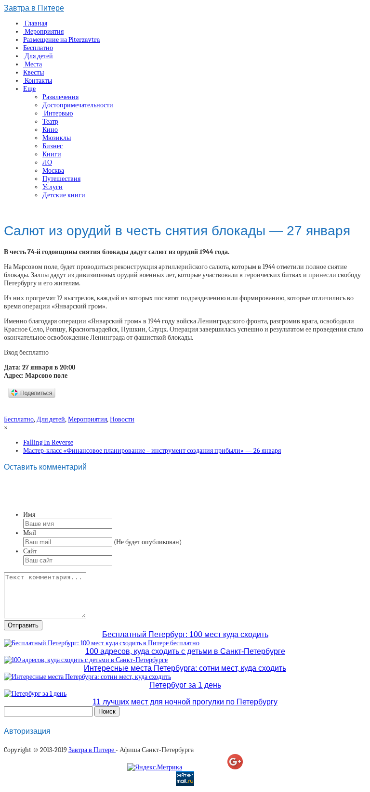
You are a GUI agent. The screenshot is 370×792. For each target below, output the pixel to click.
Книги (51, 154)
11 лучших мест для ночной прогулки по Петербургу (185, 702)
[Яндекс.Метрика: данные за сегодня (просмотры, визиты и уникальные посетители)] (154, 767)
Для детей (38, 56)
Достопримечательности (77, 105)
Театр (50, 121)
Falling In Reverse (48, 442)
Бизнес (52, 146)
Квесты (33, 72)
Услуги (52, 187)
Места (32, 64)
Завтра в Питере (34, 8)
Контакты (37, 81)
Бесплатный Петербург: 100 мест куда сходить (185, 634)
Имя (29, 515)
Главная (35, 23)
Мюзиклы (56, 138)
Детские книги (63, 195)
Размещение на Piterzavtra (61, 40)
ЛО (47, 162)
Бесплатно (38, 48)
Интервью (57, 113)
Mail (29, 533)
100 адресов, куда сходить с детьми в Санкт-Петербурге (185, 651)
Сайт (30, 551)
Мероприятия (43, 31)
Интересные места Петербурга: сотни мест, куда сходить (185, 668)
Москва (53, 170)
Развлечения (60, 97)
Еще (29, 89)
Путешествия (61, 179)
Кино (50, 130)
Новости (122, 419)
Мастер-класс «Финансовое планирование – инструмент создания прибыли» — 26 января (152, 451)
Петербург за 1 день (185, 685)
